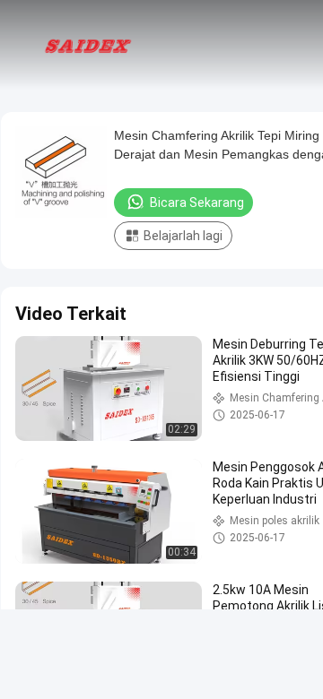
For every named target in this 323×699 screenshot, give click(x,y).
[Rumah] (88, 45)
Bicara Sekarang (197, 202)
